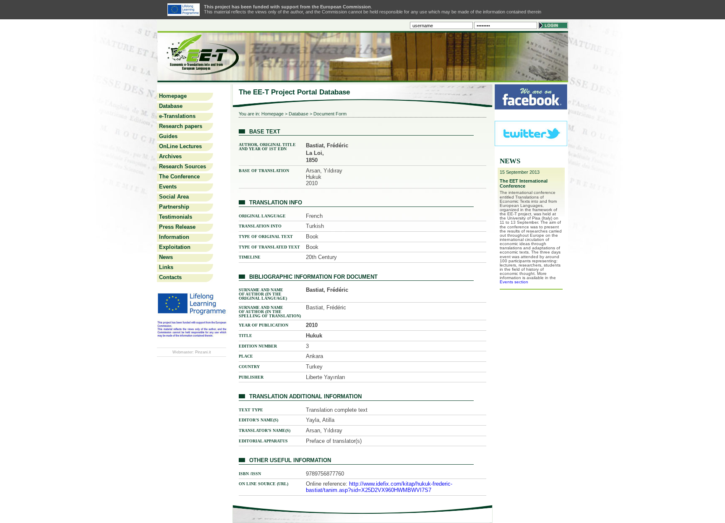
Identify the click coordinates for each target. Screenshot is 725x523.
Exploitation (174, 247)
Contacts (170, 277)
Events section (514, 282)
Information (174, 237)
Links (166, 267)
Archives (170, 156)
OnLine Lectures (180, 146)
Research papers (180, 126)
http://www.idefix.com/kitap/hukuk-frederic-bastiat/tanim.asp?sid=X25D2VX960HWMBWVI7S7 (379, 487)
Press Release (177, 227)
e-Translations (177, 116)
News (166, 257)
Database (171, 106)
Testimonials (175, 217)
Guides (168, 136)
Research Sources (182, 166)
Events (168, 186)
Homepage (173, 96)
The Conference (179, 176)
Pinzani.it (203, 352)
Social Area (174, 197)
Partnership (174, 207)
